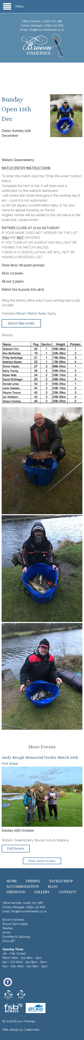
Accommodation (23, 886)
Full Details (15, 848)
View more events (42, 861)
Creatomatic (32, 1029)
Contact (67, 892)
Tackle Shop (61, 881)
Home (12, 881)
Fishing (33, 881)
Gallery (42, 892)
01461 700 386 (52, 21)
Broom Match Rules (31, 313)
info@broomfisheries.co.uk (46, 29)
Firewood (16, 892)
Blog (52, 886)
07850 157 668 (53, 25)
